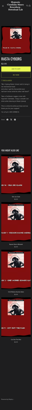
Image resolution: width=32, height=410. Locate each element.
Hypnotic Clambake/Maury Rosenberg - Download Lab (15, 6)
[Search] (27, 5)
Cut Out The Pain (16, 339)
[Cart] (30, 6)
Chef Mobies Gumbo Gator (16, 292)
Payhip (11, 399)
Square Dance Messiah (16, 244)
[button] (13, 399)
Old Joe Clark (16, 197)
